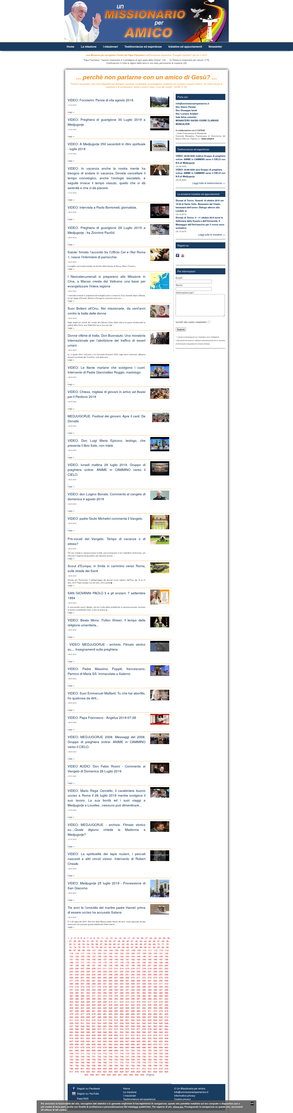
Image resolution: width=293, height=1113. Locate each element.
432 (133, 1004)
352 (88, 992)
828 (133, 1071)
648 (133, 1041)
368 (77, 995)
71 (163, 944)
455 (161, 1007)
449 (127, 1007)
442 (88, 1007)
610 (121, 1035)
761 (161, 1059)
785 (93, 1065)
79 (97, 947)
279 (82, 980)
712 (88, 1053)
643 (105, 1041)
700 (121, 1050)
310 (155, 983)
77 (88, 947)
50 (70, 944)
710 (77, 1053)
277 (71, 980)
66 (141, 944)
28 (75, 941)
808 (121, 1068)
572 (110, 1029)
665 (127, 1044)
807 (116, 1068)
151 (71, 959)
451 (138, 1007)
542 (144, 1023)
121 (105, 953)
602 (77, 1035)
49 (167, 941)
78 (92, 947)
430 (121, 1004)
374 (110, 995)
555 (116, 1026)
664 (121, 1044)
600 (166, 1032)
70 (158, 944)
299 (93, 983)
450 (133, 1007)
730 (88, 1056)
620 (77, 1038)
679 (105, 1047)
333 (82, 989)
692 (77, 1050)
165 (149, 959)
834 (166, 1071)
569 (93, 1029)
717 (116, 1053)
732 (99, 1056)
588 (99, 1032)
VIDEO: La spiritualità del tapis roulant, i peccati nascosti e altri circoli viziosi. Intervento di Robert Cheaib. (106, 858)
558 (133, 1026)
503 (127, 1017)
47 (158, 941)
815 (161, 1068)
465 (116, 1011)
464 (110, 1011)
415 (138, 1001)
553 (105, 1026)
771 (116, 1062)
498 (99, 1017)
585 (82, 1032)
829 (138, 1071)
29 (79, 941)
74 (75, 947)
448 (121, 1007)
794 (144, 1065)
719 (127, 1053)
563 (161, 1026)
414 (133, 1001)
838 (103, 1074)
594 (133, 1032)
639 (82, 1041)
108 (133, 950)
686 (144, 1047)
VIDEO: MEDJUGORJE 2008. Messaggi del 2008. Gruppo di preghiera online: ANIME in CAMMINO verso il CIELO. (106, 741)
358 (121, 992)
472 (155, 1011)
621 (82, 1038)
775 (138, 1062)
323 (127, 986)
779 (161, 1062)
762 (166, 1059)
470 (144, 1011)
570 (99, 1029)
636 (166, 1038)
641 (93, 1041)
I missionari (110, 46)
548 (77, 1026)
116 (77, 953)
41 (132, 941)
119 (93, 953)
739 (138, 1056)
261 (82, 977)
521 (127, 1020)
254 (144, 974)
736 (121, 1056)
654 (166, 1041)
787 (105, 1065)
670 (155, 1044)
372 (99, 995)
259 (71, 977)
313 (71, 986)
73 (70, 947)
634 (155, 1038)
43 (141, 941)
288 (133, 980)
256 (155, 974)
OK (252, 1103)
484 (121, 1014)
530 (77, 1023)
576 (133, 1029)
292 (155, 980)
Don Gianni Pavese (186, 106)
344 (144, 989)
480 (99, 1014)
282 (99, 980)
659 (93, 1044)
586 (88, 1032)
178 (121, 962)
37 (114, 941)
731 (93, 1056)
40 (127, 941)
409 (105, 1001)
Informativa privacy (184, 1095)
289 (138, 980)
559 (138, 1026)
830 (144, 1071)
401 (161, 998)
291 (149, 980)
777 (149, 1062)
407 (93, 1001)
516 (99, 1020)
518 (110, 1020)
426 (99, 1004)
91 (150, 947)
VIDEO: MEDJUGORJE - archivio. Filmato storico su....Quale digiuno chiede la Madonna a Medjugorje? (106, 829)
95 (167, 947)
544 (155, 1023)
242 (77, 974)
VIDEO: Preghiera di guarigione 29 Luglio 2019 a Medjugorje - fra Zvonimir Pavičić (106, 230)
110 (144, 950)
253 (138, 974)
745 (71, 1059)
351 (82, 992)
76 (83, 947)
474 (166, 1011)
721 (138, 1053)
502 (121, 1017)
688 (155, 1047)
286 (121, 980)
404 (77, 1001)
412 (121, 1001)
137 (93, 956)
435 (149, 1004)
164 (144, 959)
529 (71, 1023)
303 (116, 983)
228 (99, 971)
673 (71, 1047)
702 (133, 1050)
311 (161, 983)
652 (155, 1041)
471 (149, 1011)
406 (88, 1001)
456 (166, 1007)
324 (133, 986)
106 (122, 950)
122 (110, 953)
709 (71, 1053)
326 (144, 986)
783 (82, 1065)
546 (166, 1023)
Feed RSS (83, 1098)
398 (144, 998)
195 (116, 965)
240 (166, 971)
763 (71, 1062)
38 (119, 941)
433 (138, 1004)
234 (133, 971)
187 (71, 965)
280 (88, 980)
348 (166, 989)
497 (93, 1017)
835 (86, 1074)
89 (141, 947)
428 (110, 1004)
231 (116, 971)
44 (145, 941)
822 (99, 1071)
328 (155, 986)
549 (82, 1026)
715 (105, 1053)
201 (149, 965)
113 (161, 950)
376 (121, 995)
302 (110, 983)
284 (110, 980)
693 (82, 1050)
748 (88, 1059)
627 (116, 1038)
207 (82, 968)
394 (121, 998)
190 (88, 965)
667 (138, 1044)
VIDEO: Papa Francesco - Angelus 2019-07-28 (102, 717)
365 (161, 992)
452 (144, 1007)
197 (127, 965)
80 (101, 947)
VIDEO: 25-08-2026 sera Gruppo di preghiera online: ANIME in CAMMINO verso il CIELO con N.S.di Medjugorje (200, 173)
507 (149, 1017)
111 (150, 950)
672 (166, 1044)
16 (124, 938)
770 (110, 1062)
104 (111, 950)
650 (144, 1041)
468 (133, 1011)
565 (71, 1029)
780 (166, 1062)
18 (133, 938)
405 (82, 1001)
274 (155, 977)
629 (127, 1038)
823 (105, 1071)
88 (136, 947)
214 (121, 968)
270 (133, 977)
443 (93, 1007)
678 (99, 1047)
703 (138, 1050)
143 (127, 956)
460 (88, 1011)
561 (149, 1026)
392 (110, 998)
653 (161, 1041)
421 (71, 1004)
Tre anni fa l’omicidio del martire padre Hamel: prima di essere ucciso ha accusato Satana (106, 910)
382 (155, 995)
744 (166, 1056)
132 (166, 953)
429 (116, 1004)
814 (155, 1068)
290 (144, 980)
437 (161, 1004)
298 (88, 983)
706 (155, 1050)
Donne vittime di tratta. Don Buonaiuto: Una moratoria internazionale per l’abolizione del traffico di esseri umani (106, 340)
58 (105, 944)
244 (88, 974)
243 (82, 974)
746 (77, 1059)
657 (82, 1044)
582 (166, 1029)
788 (110, 1065)
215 (127, 968)
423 (82, 1004)
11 (102, 938)
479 (93, 1014)
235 (138, 971)
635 (161, 1038)
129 (149, 953)
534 (99, 1023)
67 (145, 944)
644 (110, 1041)
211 (105, 968)
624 (99, 1038)
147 (149, 956)
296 (77, 983)
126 (133, 953)
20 (142, 938)
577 (138, 1029)
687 (149, 1047)
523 (138, 1020)
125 (127, 953)
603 (82, 1035)
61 (119, 944)
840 (114, 1074)
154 (88, 959)
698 (110, 1050)
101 (94, 950)
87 (132, 947)
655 (71, 1044)
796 (155, 1065)
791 (127, 1065)
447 (116, 1007)
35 (105, 941)
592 (121, 1032)
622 (88, 1038)
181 (138, 962)
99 (83, 950)
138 (99, 956)
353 (93, 992)
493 (71, 1017)
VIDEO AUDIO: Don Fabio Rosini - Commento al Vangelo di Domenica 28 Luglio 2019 (106, 768)
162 (133, 959)
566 (77, 1029)
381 (149, 995)
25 (164, 938)
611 (127, 1035)
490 (155, 1014)
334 (88, 989)
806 (110, 1068)
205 (71, 968)
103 (105, 950)
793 (138, 1065)
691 (71, 1050)
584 (77, 1032)
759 (149, 1059)
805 (105, 1068)
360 (133, 992)
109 (139, 950)
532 (88, 1023)
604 (88, 1035)
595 (138, 1032)
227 (93, 971)
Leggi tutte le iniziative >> (211, 234)
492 (166, 1014)
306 (133, 983)
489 (149, 1014)
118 (88, 953)
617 (161, 1035)
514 (88, 1020)
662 (110, 1044)
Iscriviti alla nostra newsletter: (191, 322)
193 (105, 965)
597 (149, 1032)
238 (155, 971)
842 (125, 1074)
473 (161, 1011)
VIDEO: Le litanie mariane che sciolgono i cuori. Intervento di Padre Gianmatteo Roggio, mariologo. (106, 370)
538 (121, 1023)
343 (138, 989)
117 (82, 953)
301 (105, 983)
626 (110, 1038)
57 (101, 944)
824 (110, 1071)
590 (110, 1032)
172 (88, 962)
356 (110, 992)
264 (99, 977)
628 (121, 1038)
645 (116, 1041)
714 (99, 1053)
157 (105, 959)
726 (166, 1053)
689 (161, 1047)
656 (77, 1044)
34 (101, 941)
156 (99, 959)
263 (93, 977)
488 (144, 1014)
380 (144, 995)
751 (105, 1059)
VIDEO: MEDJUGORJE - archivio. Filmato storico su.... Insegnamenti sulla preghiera (106, 646)
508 (155, 1017)
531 (82, 1023)
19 (137, 938)
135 (82, 956)
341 (127, 989)
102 (99, 950)
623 (93, 1038)
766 (88, 1062)
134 (77, 956)
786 (99, 1065)
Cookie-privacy (182, 1099)
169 (71, 962)
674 (77, 1047)
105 (116, 950)
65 (136, 944)
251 (127, 974)
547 (71, 1026)
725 (161, 1053)
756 (133, 1059)
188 (77, 965)
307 (138, 983)
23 (155, 938)
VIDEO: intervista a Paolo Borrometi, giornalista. (102, 207)
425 (93, 1004)
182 (144, 962)
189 (82, 965)
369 (82, 995)
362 (144, 992)
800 (77, 1068)
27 (70, 941)
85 (123, 947)
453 (149, 1007)
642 (99, 1041)
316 (88, 986)
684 (133, 1047)
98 (79, 950)
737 (127, 1056)
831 (149, 1071)
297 (82, 983)
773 (127, 1062)
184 (155, 962)
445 (105, 1007)
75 (79, 947)
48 (163, 941)
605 (93, 1035)
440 (77, 1007)
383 (161, 995)
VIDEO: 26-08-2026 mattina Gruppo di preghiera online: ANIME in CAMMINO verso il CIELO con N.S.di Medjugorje (200, 159)
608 (110, 1035)
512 (77, 1020)
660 (99, 1044)
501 (116, 1017)
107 (127, 950)
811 (138, 1068)
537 (116, 1023)
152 (77, 959)
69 (154, 944)
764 (77, 1062)
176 (110, 962)
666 (133, 1044)
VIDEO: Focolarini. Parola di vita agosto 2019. (101, 100)
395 (127, 998)
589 (105, 1032)
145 (138, 956)
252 (133, 974)
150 (166, 956)
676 (88, 1047)
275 (161, 977)
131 (161, 953)
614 (144, 1035)
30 (83, 941)
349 (71, 992)
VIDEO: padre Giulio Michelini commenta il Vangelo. (105, 518)
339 (116, 989)
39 (123, 941)
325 (138, 986)
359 (127, 992)
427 (105, 1004)
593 (127, 1032)
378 (133, 995)
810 (133, 1068)
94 (163, 947)
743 (161, 1056)
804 (99, 1068)
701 (127, 1050)
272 (144, 977)
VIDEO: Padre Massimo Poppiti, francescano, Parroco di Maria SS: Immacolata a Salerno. (106, 671)
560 (144, 1026)
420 (166, 1001)
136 (88, 956)
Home (70, 46)
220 (155, 968)
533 (93, 1023)
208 (88, 968)
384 (166, 995)
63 (127, 944)
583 (71, 1032)
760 (155, 1059)
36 (110, 941)
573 (116, 1029)
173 (93, 962)
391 (105, 998)
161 (127, 959)
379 (138, 995)
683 (127, 1047)
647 (127, 1041)
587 (93, 1032)
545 (161, 1023)
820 (88, 1071)
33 (97, 941)
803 (93, 1068)
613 (138, 1035)
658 (88, 1044)
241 (71, 974)
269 (127, 977)
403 (71, 1001)
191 (93, 965)
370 (88, 995)
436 (155, 1004)
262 (88, 977)
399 (149, 998)
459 (82, 1011)
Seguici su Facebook (88, 1088)
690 (166, 1047)
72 (167, 944)
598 (155, 1032)
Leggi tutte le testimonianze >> (208, 183)
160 (121, 959)
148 (155, 956)
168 (166, 959)
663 (116, 1044)
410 (110, 1001)
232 (121, 971)
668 (144, 1044)
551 (93, 1026)
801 (82, 1068)
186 (166, 962)
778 (155, 1062)
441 (82, 1007)
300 (99, 983)
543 (149, 1023)
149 (161, 956)
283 (105, 980)
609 (116, 1035)
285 (116, 980)
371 (93, 995)
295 (71, 983)
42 (136, 941)
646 (121, 1041)
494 (77, 1017)
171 (82, 962)
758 (144, 1059)
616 (155, 1035)
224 (77, 971)
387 (82, 998)
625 (105, 1038)
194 (110, 965)
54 (88, 944)
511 (71, 1020)
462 (99, 1011)
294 (166, 980)
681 (116, 1047)
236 (144, 971)
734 (110, 1056)
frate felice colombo (186, 117)
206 (77, 968)
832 (155, 1071)
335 (93, 989)
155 (93, 959)
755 (127, 1059)
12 (107, 938)
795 (149, 1065)
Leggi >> (71, 112)
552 (99, 1026)
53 (83, 944)
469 (138, 1011)
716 (110, 1053)
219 (149, 968)
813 (149, 1068)
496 (88, 1017)
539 (127, 1023)
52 (79, 944)
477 (82, 1014)
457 (71, 1011)
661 (105, 1044)
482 (110, 1014)
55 (92, 944)
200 (144, 965)
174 (99, 962)
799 (71, 1068)
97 (74, 950)
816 (166, 1068)
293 (161, 980)
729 (82, 1056)
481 (105, 1014)
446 (110, 1007)
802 (88, 1068)
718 (121, 1053)
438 (166, 1004)
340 (121, 989)
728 (77, 1056)
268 (121, 977)
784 (88, 1065)
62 (123, 944)
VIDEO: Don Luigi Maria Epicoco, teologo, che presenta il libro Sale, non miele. (106, 443)
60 (114, 944)
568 (88, 1029)
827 (127, 1071)
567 (82, 1029)
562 (155, 1026)
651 (149, 1041)
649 (138, 1041)
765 (82, 1062)
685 (138, 1047)
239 (161, 971)
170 (77, 962)
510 (166, 1017)
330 (166, 986)
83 (114, 947)
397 (138, 998)
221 (161, 968)
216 (133, 968)
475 (71, 1014)
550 (88, 1026)
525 (149, 1020)
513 (82, 1020)
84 (119, 947)
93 (158, 947)
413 (127, 1001)
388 (88, 998)
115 (71, 953)
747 (82, 1059)
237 (149, 971)
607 (105, 1035)
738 (133, 1056)
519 (116, 1020)
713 (93, 1053)
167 (161, 959)
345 (149, 989)
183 (149, 962)
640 (88, 1041)
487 (138, 1014)
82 (110, 947)
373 (105, 995)
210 (99, 968)
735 (116, 1056)
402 (166, 998)
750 (99, 1059)
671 (161, 1044)
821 (93, 1071)
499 (105, 1017)
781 (71, 1065)
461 (93, 1011)
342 (133, 989)
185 (161, 962)
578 (144, 1029)
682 (121, 1047)
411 (116, 1001)
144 (133, 956)
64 (132, 944)
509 (161, 1017)
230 (110, 971)
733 (105, 1056)
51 (75, 944)
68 (150, 944)
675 (82, 1047)
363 (149, 992)
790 (121, 1065)
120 (99, 953)
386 (77, 998)
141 (116, 956)
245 (93, 974)
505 (138, 1017)
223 (71, 971)
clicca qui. (178, 1106)
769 (105, 1062)
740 (144, 1056)
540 (133, 1023)
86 (127, 947)
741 (149, 1056)
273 (149, 977)
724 (155, 1053)
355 (105, 992)
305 (127, 983)
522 (133, 1020)
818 (77, 1071)
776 (144, 1062)
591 (116, 1032)
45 (150, 941)
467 (127, 1011)
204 (166, 965)
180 (133, 962)
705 (149, 1050)
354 (99, 992)
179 (127, 962)
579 (149, 1029)
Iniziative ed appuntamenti (185, 46)
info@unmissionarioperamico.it (192, 103)
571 (105, 1029)
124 (121, 953)
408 (99, 1001)
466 (121, 1011)
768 (99, 1062)
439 (71, 1007)
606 (99, 1035)
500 (110, 1017)
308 (144, 983)
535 (105, 1023)
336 (99, 989)
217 (138, 968)
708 (166, 1050)
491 (161, 1014)
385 (71, 998)
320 (110, 986)
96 (70, 950)
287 (127, 980)
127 (138, 953)
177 (116, 962)
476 (77, 1014)
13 (111, 938)
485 (127, 1014)
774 (133, 1062)
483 (116, 1014)
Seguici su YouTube (88, 1093)
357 (116, 992)
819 (82, 1071)
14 (115, 938)
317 (93, 986)
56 (97, 944)
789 (116, 1065)
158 (110, 959)
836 (92, 1074)
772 (121, 1062)
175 (105, 962)
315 (82, 986)
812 (144, 1068)
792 (133, 1065)
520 (121, 1020)
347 (161, 989)
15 (120, 938)
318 (99, 986)
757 (138, 1059)
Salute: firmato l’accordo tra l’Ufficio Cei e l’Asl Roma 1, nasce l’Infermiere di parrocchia (106, 254)
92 (154, 947)
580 (155, 1029)
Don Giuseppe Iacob (186, 110)
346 (155, 989)
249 (116, 974)
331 (71, 989)
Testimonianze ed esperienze (143, 46)
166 (155, 959)
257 (161, 974)
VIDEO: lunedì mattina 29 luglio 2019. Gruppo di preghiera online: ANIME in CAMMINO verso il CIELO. (106, 469)
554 (110, 1026)
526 (155, 1020)
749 (93, 1059)
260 (77, 977)
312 (166, 983)
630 (133, 1038)
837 (97, 1074)
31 (88, 941)
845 (142, 1074)
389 (93, 998)
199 (138, 965)
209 (93, 968)
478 (88, 1014)
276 (166, 977)
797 (161, 1065)
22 (151, 938)
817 (71, 1071)
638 (77, 1041)
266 (110, 977)
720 (133, 1053)
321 (116, 986)
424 (88, 1004)
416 (144, 1001)
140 (110, 956)
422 (77, 1004)
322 (121, 986)
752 (110, 1059)
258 (166, 974)
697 (105, 1050)
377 (127, 995)
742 (155, 1056)
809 (127, 1068)
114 (167, 950)
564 (166, 1026)
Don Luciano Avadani (187, 113)
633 (149, 1038)
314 (77, 986)
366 (166, 992)
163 (138, 959)
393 (116, 998)
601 (71, 1035)
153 (82, 959)
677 (93, 1047)
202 (155, 965)
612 (133, 1035)
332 (77, 989)
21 (146, 938)
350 (77, 992)
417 (149, 1001)
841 (120, 1074)
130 (155, 953)
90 (145, 947)
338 (110, 989)
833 (161, 1071)
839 (109, 1074)
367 (71, 995)
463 (105, 1011)
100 (88, 950)
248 (110, 974)
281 (93, 980)
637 (71, 1041)
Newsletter (215, 46)
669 (149, 1044)
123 (116, 953)
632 (144, 1038)
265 (105, 977)
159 (116, 959)
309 (149, 983)
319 (105, 986)
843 (131, 1074)
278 (77, 980)
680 (110, 1047)
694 (88, 1050)
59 (110, 944)
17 (129, 938)
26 (168, 938)
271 (138, 977)
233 (127, 971)
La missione (88, 46)
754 (121, 1059)
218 (144, 968)
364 (155, 992)
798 (166, 1065)
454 (155, 1007)
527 (161, 1020)
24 (160, 938)
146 (144, 956)
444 (99, 1007)
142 (121, 956)
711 (82, 1053)
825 (116, 1071)
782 (77, 1065)
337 (105, 989)
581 (161, 1029)
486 (133, 1014)
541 (138, 1023)
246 (99, 974)
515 (93, 1020)
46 (154, 941)
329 (161, 986)
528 (166, 1020)
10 (98, 938)
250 (121, 974)
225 (82, 971)
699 (116, 1050)
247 (105, 974)
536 (110, 1023)
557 (127, 1026)
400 (155, 998)
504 (133, 1017)
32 (92, 941)
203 (161, 965)
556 (121, 1026)
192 (99, 965)
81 (105, 947)
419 (161, 1001)
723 (149, 1053)
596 (144, 1032)
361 (138, 992)
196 (121, 965)
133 (71, 956)
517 (105, 1020)
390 (99, 998)
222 (166, 968)
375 (116, 995)
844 (137, 1074)
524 (144, 1020)
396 (133, 998)
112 (155, 950)
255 (149, 974)
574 (121, 1029)
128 (144, 953)
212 (110, 968)
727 (71, 1056)
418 (155, 1001)
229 (105, 971)
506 (144, 1017)
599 (161, 1032)
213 (116, 968)
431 (127, 1004)
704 (144, 1050)
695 (93, 1050)
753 (116, 1059)
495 (82, 1017)
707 (161, 1050)
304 (121, 983)
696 (99, 1050)
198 (133, 965)
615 (149, 1035)
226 (88, 971)
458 (77, 1011)
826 (121, 1071)
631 (138, 1038)
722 (144, 1053)
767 (93, 1062)
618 (166, 1035)
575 (127, 1029)
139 (105, 956)
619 (71, 1038)
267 (116, 977)
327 (149, 986)
